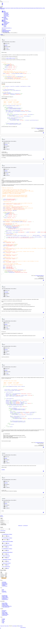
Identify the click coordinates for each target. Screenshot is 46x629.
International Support (5, 599)
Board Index (6, 18)
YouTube (3, 621)
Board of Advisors (4, 583)
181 (7, 327)
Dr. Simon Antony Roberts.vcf (39, 275)
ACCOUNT (5, 24)
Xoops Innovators (4, 584)
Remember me (3, 523)
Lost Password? (25, 525)
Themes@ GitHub (4, 604)
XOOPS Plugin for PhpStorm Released (7, 552)
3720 (7, 48)
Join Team (3, 611)
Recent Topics (6, 19)
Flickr (3, 620)
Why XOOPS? (6, 13)
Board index (4, 29)
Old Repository (6, 23)
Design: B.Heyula (23, 627)
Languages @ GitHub (5, 597)
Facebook (3, 618)
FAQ (3, 590)
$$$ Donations (4, 610)
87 (7, 461)
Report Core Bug (4, 615)
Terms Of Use (6, 15)
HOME (4, 11)
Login (5, 25)
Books (3, 589)
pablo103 (6, 324)
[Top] (43, 132)
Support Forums (4, 598)
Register (5, 26)
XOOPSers (3, 585)
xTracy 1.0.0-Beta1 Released (6, 566)
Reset (5, 524)
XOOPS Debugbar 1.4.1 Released (7, 559)
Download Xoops (4, 595)
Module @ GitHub (6, 22)
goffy (9, 539)
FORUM (4, 17)
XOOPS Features (6, 14)
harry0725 (6, 144)
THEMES (4, 20)
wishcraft (6, 170)
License (5, 16)
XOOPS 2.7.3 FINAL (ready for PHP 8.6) (8, 541)
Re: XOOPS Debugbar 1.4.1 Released (7, 534)
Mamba (8, 543)
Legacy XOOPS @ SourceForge (7, 606)
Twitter (3, 622)
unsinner (6, 458)
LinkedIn (3, 619)
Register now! (20, 525)
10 (43, 497)
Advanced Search (2, 530)
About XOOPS (6, 12)
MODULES (5, 21)
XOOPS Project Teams (5, 31)
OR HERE (3, 469)
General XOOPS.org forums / (6, 30)
